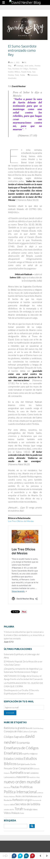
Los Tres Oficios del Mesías (21, 521)
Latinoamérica (10, 777)
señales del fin (9, 809)
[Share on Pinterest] (32, 855)
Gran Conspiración (23, 768)
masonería (22, 776)
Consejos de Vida (13, 731)
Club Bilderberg (38, 728)
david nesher (29, 65)
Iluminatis (16, 772)
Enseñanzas (33, 68)
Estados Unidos (13, 758)
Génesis (36, 769)
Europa (20, 764)
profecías (40, 792)
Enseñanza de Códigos (20, 68)
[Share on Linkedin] (26, 855)
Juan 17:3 (8, 641)
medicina (32, 777)
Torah (17, 75)
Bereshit (29, 728)
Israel (27, 772)
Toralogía (27, 809)
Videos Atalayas (12, 812)
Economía (23, 742)
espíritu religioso (30, 753)
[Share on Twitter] (20, 855)
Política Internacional (20, 792)
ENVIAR (10, 712)
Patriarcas (7, 787)
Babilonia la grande (14, 727)
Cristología (19, 65)
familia (27, 764)
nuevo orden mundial (22, 781)
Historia (7, 773)
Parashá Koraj (26, 72)
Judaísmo (34, 773)
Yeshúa (22, 75)
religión (28, 800)
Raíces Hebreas (9, 796)
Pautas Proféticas (22, 787)
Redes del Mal (22, 796)
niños (38, 777)
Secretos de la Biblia (27, 804)
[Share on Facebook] (14, 855)
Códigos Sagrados (14, 736)
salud (12, 804)
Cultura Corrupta (29, 731)
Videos (35, 809)
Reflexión (18, 799)
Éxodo (22, 813)
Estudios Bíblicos (14, 72)
